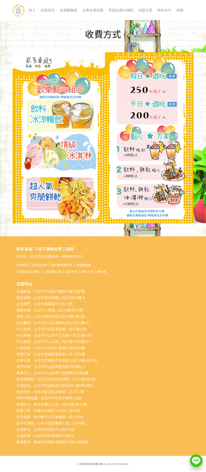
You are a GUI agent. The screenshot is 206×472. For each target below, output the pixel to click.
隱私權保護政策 (61, 265)
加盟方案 (145, 10)
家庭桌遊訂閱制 (121, 10)
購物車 (101, 271)
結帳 (179, 10)
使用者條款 (39, 265)
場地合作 (164, 10)
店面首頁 (48, 10)
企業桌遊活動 (93, 10)
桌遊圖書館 (68, 10)
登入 (32, 10)
